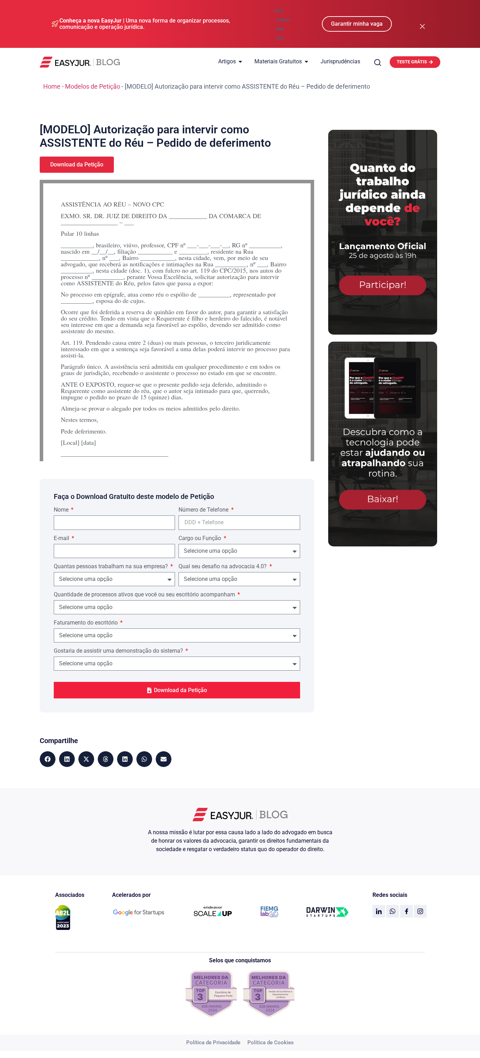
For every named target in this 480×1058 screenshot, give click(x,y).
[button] (48, 759)
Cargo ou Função (200, 538)
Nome (62, 510)
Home (51, 86)
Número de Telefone (204, 510)
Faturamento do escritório (86, 623)
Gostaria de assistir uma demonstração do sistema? (119, 651)
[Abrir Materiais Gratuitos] (306, 61)
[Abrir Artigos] (240, 61)
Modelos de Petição (92, 86)
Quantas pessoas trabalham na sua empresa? (111, 567)
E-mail (62, 538)
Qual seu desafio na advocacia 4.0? (223, 567)
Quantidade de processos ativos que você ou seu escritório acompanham (145, 595)
